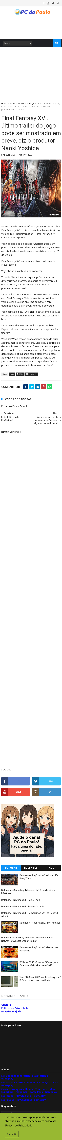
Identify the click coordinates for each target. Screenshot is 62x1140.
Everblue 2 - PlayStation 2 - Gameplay (23, 1099)
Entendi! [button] (12, 1134)
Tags (50, 867)
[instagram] (58, 3)
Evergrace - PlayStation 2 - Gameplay (23, 1095)
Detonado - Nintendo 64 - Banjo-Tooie (20, 900)
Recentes (31, 867)
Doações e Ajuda (11, 1011)
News (12, 103)
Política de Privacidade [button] (18, 1125)
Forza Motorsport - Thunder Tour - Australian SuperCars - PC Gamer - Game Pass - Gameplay (29, 1091)
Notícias (22, 103)
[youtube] (48, 3)
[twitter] (53, 3)
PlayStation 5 (35, 103)
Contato (6, 1004)
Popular (11, 867)
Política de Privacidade (14, 1008)
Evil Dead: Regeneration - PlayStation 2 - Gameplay (25, 1077)
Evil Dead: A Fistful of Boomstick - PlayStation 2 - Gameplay (30, 1084)
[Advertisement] (31, 74)
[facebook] (44, 3)
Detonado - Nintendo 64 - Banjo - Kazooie (22, 906)
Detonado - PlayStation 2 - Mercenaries (40, 922)
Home (4, 103)
